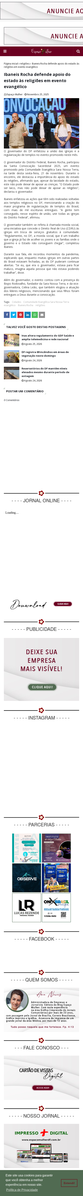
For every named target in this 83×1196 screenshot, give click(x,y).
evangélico (10, 305)
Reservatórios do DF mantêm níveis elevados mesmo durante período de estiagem (45, 372)
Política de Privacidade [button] (22, 1190)
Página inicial (11, 63)
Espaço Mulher (15, 94)
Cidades (16, 302)
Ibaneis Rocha (25, 305)
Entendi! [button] (69, 1183)
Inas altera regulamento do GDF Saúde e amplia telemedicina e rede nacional (48, 337)
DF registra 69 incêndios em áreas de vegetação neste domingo (45, 354)
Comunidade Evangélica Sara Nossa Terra (46, 302)
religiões (24, 63)
